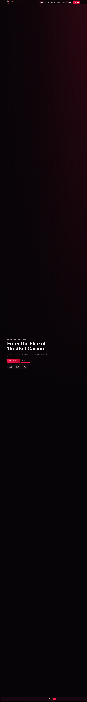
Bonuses (47, 2)
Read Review (25, 361)
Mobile (58, 2)
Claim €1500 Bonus (13, 361)
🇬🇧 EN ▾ (64, 2)
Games (53, 2)
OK (54, 698)
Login (69, 2)
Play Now (76, 2)
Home (41, 2)
